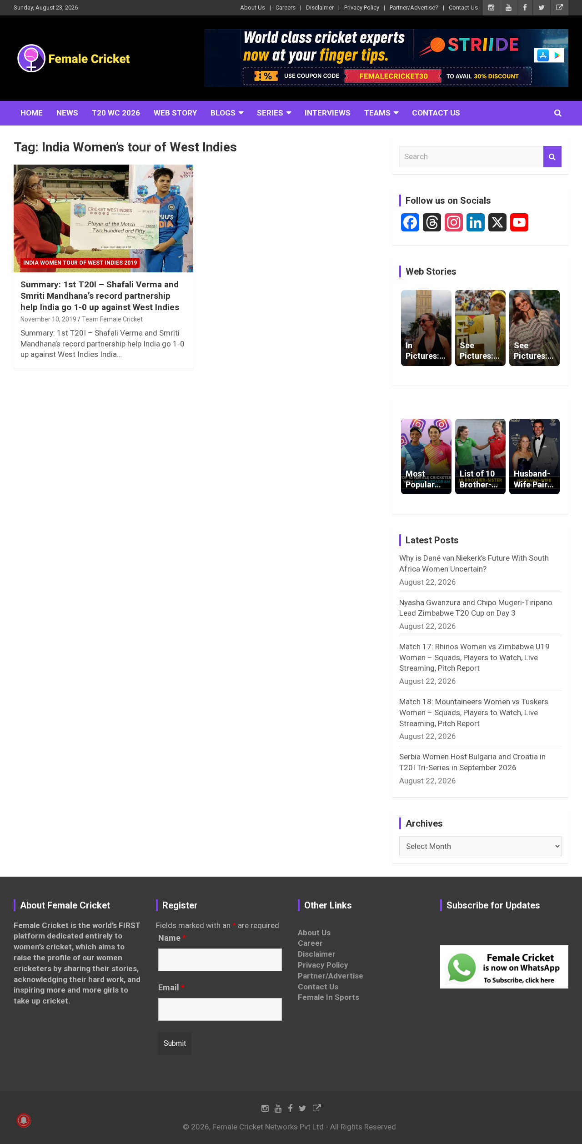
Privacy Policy (361, 7)
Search (552, 157)
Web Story (175, 112)
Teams (377, 112)
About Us (252, 7)
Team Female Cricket (112, 319)
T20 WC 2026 (116, 112)
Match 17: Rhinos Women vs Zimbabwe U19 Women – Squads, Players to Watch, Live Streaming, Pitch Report (474, 657)
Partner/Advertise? (414, 7)
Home (31, 112)
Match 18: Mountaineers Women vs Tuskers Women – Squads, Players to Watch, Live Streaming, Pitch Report (473, 712)
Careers (286, 7)
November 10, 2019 (48, 319)
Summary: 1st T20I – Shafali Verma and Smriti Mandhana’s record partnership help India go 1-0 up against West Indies (99, 295)
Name (172, 938)
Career (310, 943)
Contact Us (463, 7)
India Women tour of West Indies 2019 (80, 263)
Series (270, 112)
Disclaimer (320, 7)
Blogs (223, 112)
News (67, 112)
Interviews (328, 112)
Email (171, 987)
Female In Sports (328, 997)
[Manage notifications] (23, 1120)
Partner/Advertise (330, 975)
